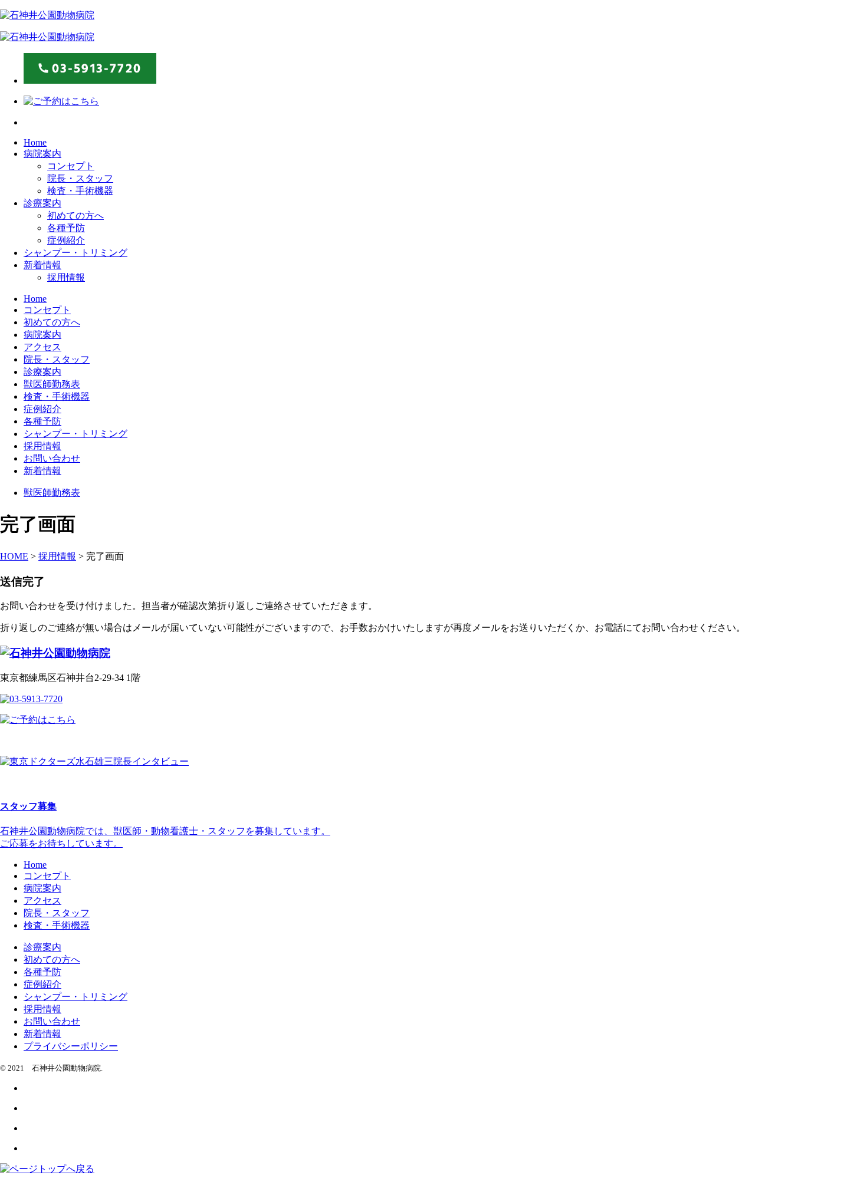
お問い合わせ (52, 458)
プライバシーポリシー (71, 1046)
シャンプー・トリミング (75, 253)
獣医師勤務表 (52, 384)
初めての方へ (75, 215)
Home (35, 142)
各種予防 (66, 228)
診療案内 (42, 203)
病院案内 (42, 154)
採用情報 (66, 277)
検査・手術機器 (80, 191)
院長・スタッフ (80, 178)
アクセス (42, 347)
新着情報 (42, 265)
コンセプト (70, 166)
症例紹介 (66, 240)
